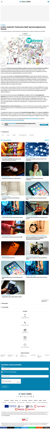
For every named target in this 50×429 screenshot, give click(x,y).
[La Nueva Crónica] (24, 394)
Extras (44, 400)
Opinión (40, 400)
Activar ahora (43, 124)
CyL (20, 400)
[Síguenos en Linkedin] (25, 397)
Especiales (30, 400)
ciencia (8, 135)
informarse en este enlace (31, 118)
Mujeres (14, 135)
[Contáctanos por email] (31, 397)
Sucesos (16, 400)
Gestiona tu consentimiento (42, 402)
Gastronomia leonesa (3, 356)
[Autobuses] (25, 338)
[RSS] (33, 397)
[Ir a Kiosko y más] (29, 397)
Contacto (34, 402)
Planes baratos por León (10, 356)
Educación (31, 135)
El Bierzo (12, 400)
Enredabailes (33, 355)
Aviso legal (5, 402)
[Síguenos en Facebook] (17, 397)
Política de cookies (20, 402)
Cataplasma (47, 355)
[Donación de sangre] (25, 323)
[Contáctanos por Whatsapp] (27, 397)
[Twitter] (10, 427)
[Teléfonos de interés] (25, 316)
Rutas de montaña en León (23, 356)
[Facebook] (3, 427)
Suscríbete (4, 386)
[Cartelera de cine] (25, 331)
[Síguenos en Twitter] (19, 397)
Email (2, 374)
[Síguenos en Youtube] (21, 397)
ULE (3, 135)
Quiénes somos (28, 402)
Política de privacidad (12, 402)
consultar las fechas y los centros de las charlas (12, 120)
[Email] (46, 427)
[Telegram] (25, 427)
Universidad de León (22, 135)
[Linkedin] (17, 427)
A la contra (17, 356)
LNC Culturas (24, 400)
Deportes (36, 400)
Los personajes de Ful (40, 356)
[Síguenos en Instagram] (23, 397)
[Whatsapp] (32, 427)
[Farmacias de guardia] (25, 345)
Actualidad (6, 400)
